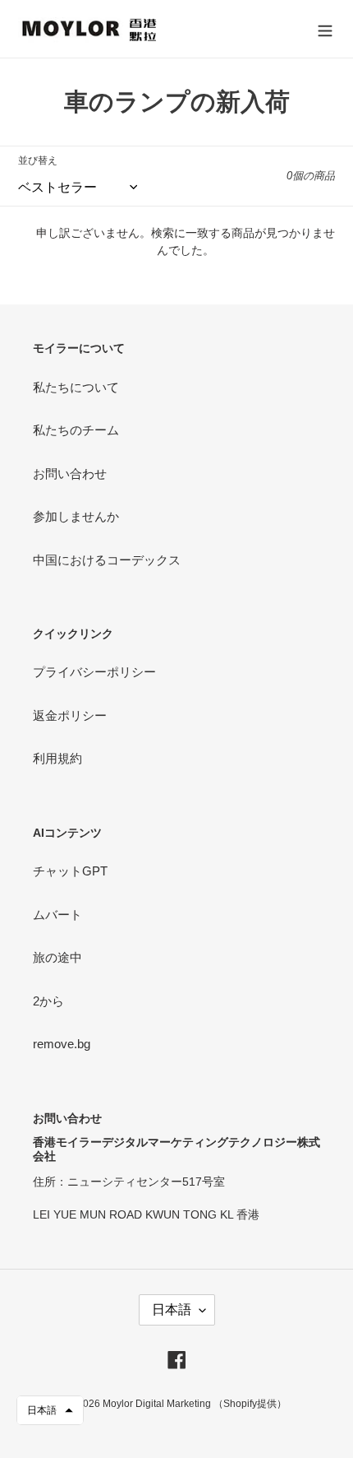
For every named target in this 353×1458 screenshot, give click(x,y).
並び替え (37, 160)
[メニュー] (325, 29)
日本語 (171, 1309)
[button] (50, 1410)
